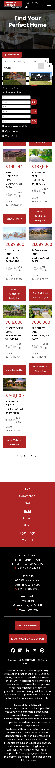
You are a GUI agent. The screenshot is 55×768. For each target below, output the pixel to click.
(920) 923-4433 (32, 5)
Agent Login (27, 533)
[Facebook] (13, 651)
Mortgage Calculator (27, 638)
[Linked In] (20, 651)
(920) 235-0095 (29, 589)
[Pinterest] (42, 651)
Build (27, 511)
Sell (27, 503)
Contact (27, 540)
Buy (27, 488)
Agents (27, 518)
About (27, 525)
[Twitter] (35, 651)
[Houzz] (27, 651)
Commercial (27, 496)
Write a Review (27, 625)
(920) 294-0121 (29, 610)
